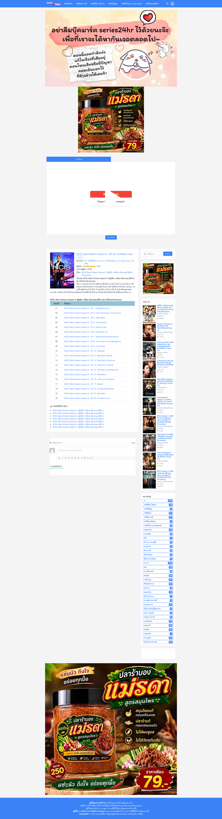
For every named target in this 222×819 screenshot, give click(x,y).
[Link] (85, 458)
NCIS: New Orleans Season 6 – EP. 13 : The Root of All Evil (88, 365)
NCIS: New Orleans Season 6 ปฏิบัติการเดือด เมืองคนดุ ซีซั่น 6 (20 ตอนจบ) (107, 273)
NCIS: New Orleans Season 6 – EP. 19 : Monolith (84, 393)
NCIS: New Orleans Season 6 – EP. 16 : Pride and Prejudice (89, 379)
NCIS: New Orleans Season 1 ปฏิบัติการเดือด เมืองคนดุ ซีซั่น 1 (78, 410)
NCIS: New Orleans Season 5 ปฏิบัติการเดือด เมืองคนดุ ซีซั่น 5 (78, 421)
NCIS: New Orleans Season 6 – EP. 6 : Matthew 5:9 (85, 332)
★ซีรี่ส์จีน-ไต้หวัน (97, 3)
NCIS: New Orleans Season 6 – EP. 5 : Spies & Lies (85, 327)
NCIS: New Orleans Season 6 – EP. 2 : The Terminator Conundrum (92, 313)
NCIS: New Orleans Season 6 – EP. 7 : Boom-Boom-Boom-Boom (91, 336)
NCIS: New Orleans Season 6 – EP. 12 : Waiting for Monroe (89, 360)
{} (88, 458)
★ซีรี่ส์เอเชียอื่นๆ (152, 3)
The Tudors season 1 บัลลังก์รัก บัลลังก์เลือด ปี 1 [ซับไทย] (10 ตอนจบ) (165, 382)
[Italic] (62, 458)
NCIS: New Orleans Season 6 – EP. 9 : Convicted (84, 346)
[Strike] (69, 458)
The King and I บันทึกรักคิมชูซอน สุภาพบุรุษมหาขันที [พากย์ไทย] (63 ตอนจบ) (165, 437)
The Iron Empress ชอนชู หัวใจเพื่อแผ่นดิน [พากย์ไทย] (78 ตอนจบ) (165, 456)
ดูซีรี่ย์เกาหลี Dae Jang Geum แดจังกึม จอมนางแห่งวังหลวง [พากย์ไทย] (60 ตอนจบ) (165, 308)
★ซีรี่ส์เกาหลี (81, 3)
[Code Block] (81, 458)
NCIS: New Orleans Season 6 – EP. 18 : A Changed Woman (89, 388)
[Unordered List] (75, 458)
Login (133, 443)
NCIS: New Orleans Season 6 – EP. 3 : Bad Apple (84, 317)
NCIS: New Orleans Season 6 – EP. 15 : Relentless (85, 374)
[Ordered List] (72, 458)
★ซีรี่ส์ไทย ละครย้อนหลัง (131, 3)
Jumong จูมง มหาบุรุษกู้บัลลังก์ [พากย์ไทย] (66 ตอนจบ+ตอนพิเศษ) (165, 362)
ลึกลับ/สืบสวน (111, 260)
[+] (91, 458)
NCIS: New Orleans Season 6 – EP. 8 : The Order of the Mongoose (92, 341)
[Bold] (59, 458)
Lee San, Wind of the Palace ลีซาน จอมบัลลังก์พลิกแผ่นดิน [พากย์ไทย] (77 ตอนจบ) (165, 346)
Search (167, 254)
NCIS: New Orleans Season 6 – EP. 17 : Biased (83, 384)
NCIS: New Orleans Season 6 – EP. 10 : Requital (84, 351)
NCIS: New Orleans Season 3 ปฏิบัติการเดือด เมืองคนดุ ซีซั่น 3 (78, 416)
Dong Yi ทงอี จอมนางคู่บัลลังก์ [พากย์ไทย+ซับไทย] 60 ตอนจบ (165, 327)
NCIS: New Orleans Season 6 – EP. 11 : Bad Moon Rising (88, 355)
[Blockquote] (78, 458)
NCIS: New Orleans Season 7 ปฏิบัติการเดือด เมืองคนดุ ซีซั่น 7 (78, 427)
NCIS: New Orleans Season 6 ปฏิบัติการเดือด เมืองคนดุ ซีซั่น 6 (78, 424)
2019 (79, 258)
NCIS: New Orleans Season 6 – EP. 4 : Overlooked (85, 322)
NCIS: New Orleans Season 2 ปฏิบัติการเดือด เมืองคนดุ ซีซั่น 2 (78, 413)
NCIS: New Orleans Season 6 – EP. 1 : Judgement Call (86, 308)
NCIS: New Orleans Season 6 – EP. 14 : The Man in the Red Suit (91, 370)
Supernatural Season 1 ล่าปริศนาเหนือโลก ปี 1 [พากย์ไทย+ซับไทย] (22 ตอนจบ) (165, 401)
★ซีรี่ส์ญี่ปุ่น (113, 3)
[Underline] (65, 458)
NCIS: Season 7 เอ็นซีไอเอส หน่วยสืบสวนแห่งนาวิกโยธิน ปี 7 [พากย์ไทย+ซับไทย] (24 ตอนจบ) (165, 475)
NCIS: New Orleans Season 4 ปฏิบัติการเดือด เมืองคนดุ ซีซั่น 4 (78, 418)
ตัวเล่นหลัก (111, 237)
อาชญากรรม (124, 260)
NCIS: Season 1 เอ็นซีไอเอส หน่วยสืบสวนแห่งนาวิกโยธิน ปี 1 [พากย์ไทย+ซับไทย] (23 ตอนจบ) (165, 420)
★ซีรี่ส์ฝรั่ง (68, 3)
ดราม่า (101, 260)
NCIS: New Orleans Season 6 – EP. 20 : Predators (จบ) (104, 254)
